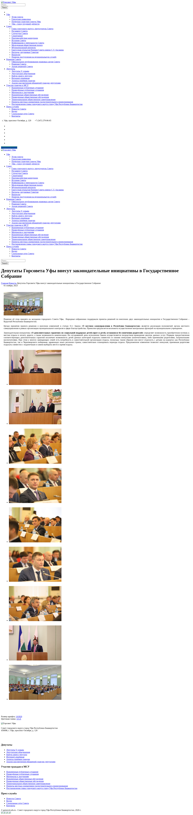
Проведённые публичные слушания (28, 90)
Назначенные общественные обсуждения (30, 95)
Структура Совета (20, 33)
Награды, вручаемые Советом (25, 52)
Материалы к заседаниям (23, 92)
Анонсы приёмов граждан (23, 81)
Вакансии (16, 55)
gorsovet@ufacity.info (10, 740)
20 (21, 716)
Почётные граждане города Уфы (26, 21)
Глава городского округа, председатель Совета (32, 29)
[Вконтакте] (2, 813)
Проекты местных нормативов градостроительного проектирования (42, 102)
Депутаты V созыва (20, 71)
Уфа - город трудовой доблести (26, 24)
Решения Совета (13, 59)
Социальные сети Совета (23, 114)
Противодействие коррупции (25, 38)
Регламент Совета (20, 31)
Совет (9, 26)
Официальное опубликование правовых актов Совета (36, 62)
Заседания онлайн (9, 147)
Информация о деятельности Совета (28, 43)
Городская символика (21, 19)
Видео (14, 111)
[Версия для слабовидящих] (7, 143)
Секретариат (17, 36)
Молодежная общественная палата (27, 45)
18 (19, 716)
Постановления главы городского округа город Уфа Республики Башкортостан (47, 104)
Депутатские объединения (23, 73)
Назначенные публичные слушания (27, 88)
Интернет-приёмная (21, 78)
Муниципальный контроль (24, 47)
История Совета (19, 40)
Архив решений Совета (22, 66)
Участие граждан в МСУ (17, 85)
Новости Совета (19, 109)
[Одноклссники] (7, 813)
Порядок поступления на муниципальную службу (34, 57)
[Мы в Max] (7, 136)
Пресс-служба (12, 106)
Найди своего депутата (22, 76)
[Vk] (7, 126)
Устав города (17, 17)
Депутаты (10, 69)
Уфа (8, 14)
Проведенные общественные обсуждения (30, 97)
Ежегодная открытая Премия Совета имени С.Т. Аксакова (38, 50)
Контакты (16, 116)
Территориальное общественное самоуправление (34, 99)
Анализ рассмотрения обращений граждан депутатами (36, 83)
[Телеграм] (5, 813)
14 (17, 716)
